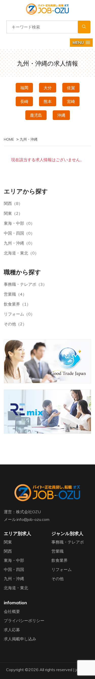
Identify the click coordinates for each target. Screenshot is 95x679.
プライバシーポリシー (24, 620)
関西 (8, 551)
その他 (57, 578)
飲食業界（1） (17, 304)
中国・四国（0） (19, 233)
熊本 (48, 101)
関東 (8, 542)
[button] (81, 42)
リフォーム (61, 569)
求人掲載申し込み (20, 638)
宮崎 (71, 101)
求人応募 (12, 629)
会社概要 (12, 611)
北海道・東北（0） (21, 252)
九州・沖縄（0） (19, 243)
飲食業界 (59, 560)
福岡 (24, 87)
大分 (48, 87)
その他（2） (15, 323)
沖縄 (61, 115)
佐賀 (71, 87)
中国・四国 (14, 569)
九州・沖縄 (14, 578)
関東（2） (13, 213)
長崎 (24, 101)
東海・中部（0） (19, 223)
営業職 (57, 551)
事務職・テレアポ (67, 542)
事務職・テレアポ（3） (25, 284)
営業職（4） (15, 294)
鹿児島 (36, 115)
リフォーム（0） (19, 313)
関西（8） (13, 203)
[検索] (84, 27)
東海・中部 (14, 560)
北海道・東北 (16, 587)
